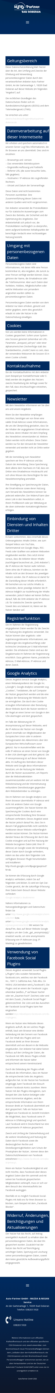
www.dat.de (44, 1367)
